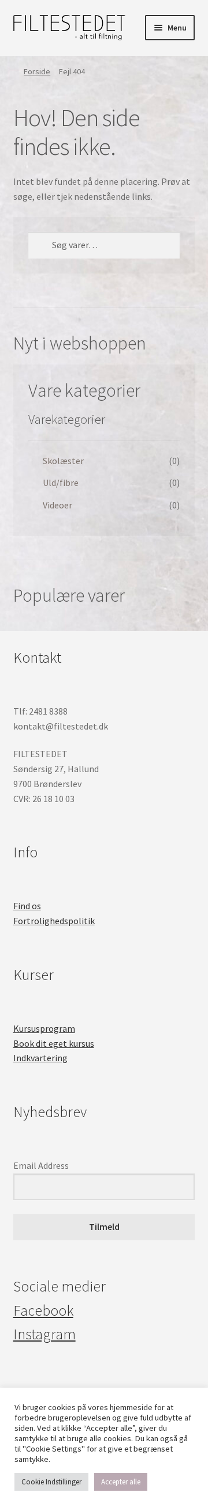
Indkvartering (40, 1057)
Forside (37, 71)
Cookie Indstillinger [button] (51, 1482)
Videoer (57, 505)
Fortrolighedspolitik (54, 920)
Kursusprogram (44, 1028)
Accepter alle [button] (120, 1482)
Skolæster (63, 460)
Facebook (43, 1310)
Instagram (44, 1334)
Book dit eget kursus (53, 1043)
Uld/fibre (61, 482)
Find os (27, 905)
